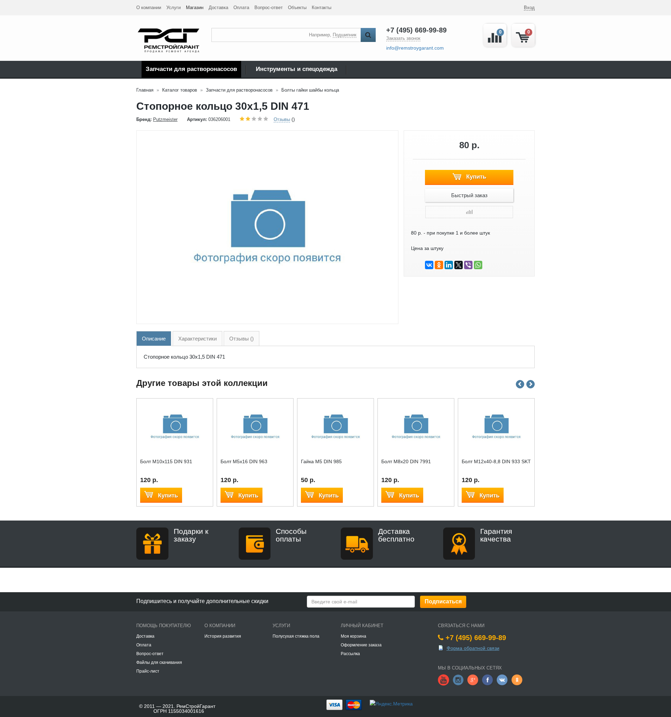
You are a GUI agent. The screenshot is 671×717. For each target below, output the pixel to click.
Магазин (194, 7)
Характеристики (197, 339)
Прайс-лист (147, 671)
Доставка (218, 7)
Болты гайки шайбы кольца (310, 90)
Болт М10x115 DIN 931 (166, 461)
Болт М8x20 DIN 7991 (406, 461)
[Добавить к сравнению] (469, 212)
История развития (222, 636)
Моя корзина (353, 636)
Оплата (241, 7)
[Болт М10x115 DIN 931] (175, 427)
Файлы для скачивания (159, 662)
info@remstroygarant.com (415, 48)
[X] (458, 265)
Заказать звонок (403, 38)
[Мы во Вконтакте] (502, 679)
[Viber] (468, 265)
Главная (144, 90)
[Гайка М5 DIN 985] (335, 427)
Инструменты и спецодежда (296, 69)
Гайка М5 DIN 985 (321, 461)
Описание (154, 339)
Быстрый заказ (469, 195)
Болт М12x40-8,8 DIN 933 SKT (496, 461)
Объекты (297, 7)
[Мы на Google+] (472, 679)
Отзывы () (241, 339)
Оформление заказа (361, 645)
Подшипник (344, 34)
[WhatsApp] (478, 265)
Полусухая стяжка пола (296, 636)
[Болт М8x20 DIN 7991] (416, 427)
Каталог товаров (179, 90)
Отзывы (282, 119)
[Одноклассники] (439, 265)
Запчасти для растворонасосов (191, 69)
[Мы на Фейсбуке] (487, 679)
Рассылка (350, 653)
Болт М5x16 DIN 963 (244, 461)
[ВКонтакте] (429, 265)
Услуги (173, 7)
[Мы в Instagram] (458, 679)
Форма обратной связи (473, 648)
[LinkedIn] (449, 265)
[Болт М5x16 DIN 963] (255, 427)
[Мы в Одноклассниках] (516, 679)
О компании (148, 7)
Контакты (321, 7)
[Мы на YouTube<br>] (443, 679)
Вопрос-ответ (268, 7)
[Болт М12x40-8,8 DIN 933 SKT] (496, 427)
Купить (475, 176)
